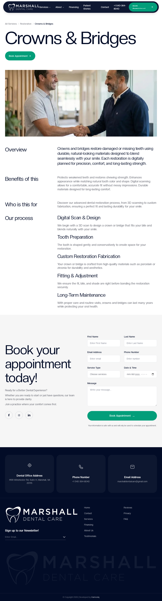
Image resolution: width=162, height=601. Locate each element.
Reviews (128, 507)
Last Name (129, 336)
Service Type (93, 367)
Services (44, 7)
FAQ (126, 519)
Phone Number (131, 352)
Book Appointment (122, 415)
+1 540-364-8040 (81, 481)
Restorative (25, 24)
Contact (105, 7)
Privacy (127, 513)
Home (87, 507)
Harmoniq (95, 597)
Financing (74, 7)
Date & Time (130, 367)
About (59, 7)
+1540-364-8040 (120, 7)
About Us (88, 530)
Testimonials (90, 536)
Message (92, 383)
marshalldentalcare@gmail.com (132, 481)
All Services (11, 24)
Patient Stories (87, 7)
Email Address (94, 352)
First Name (92, 336)
